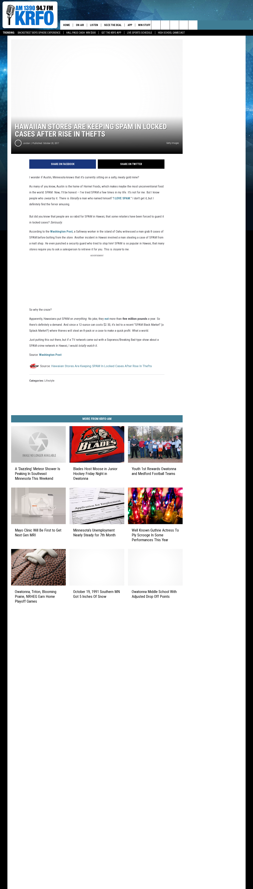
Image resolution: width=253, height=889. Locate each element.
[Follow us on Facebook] (174, 25)
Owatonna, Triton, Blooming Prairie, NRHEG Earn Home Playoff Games (35, 596)
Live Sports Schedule (139, 32)
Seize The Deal (112, 25)
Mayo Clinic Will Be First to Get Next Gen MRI (38, 532)
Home (66, 25)
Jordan (26, 143)
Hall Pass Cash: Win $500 (81, 32)
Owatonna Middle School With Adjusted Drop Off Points (154, 594)
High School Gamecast (171, 32)
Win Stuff (144, 25)
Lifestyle (49, 380)
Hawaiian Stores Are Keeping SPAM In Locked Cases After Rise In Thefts (101, 366)
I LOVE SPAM (122, 198)
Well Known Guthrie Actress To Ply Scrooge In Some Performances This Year (155, 535)
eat (106, 319)
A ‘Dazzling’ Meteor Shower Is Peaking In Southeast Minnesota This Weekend (37, 474)
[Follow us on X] (183, 25)
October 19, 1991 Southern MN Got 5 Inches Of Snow (96, 594)
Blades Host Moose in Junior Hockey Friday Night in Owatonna (95, 474)
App (130, 25)
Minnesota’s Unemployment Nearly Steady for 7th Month (94, 532)
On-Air (80, 25)
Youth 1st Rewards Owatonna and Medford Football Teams (154, 471)
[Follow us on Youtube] (192, 25)
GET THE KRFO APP (111, 32)
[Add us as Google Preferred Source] (165, 25)
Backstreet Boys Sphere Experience (39, 32)
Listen (94, 25)
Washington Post (61, 231)
